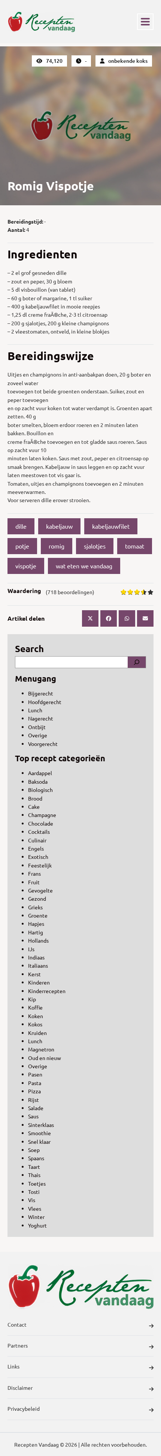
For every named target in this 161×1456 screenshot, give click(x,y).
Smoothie (39, 1133)
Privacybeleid (23, 1408)
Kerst (34, 974)
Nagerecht (40, 718)
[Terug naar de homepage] (41, 21)
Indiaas (36, 957)
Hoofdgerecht (44, 701)
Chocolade (40, 823)
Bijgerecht (40, 693)
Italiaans (38, 965)
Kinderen (39, 982)
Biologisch (40, 789)
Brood (35, 798)
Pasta (34, 1082)
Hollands (38, 940)
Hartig (35, 932)
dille (21, 526)
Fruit (34, 882)
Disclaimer (20, 1387)
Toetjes (37, 1183)
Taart (34, 1166)
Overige (37, 735)
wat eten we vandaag (84, 565)
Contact (17, 1324)
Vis (31, 1200)
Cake (34, 806)
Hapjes (36, 923)
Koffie (35, 1007)
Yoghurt (37, 1225)
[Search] (137, 662)
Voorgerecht (43, 743)
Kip (32, 999)
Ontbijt (37, 727)
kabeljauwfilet (111, 526)
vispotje (25, 565)
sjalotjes (95, 546)
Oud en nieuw (44, 1057)
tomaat (134, 546)
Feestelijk (40, 865)
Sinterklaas (41, 1124)
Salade (35, 1108)
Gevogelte (40, 890)
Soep (34, 1149)
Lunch (35, 710)
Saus (33, 1116)
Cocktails (39, 831)
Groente (38, 915)
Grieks (35, 907)
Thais (34, 1174)
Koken (35, 1016)
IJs (31, 949)
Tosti (34, 1191)
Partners (17, 1345)
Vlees (34, 1208)
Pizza (34, 1091)
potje (22, 546)
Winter (36, 1216)
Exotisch (38, 856)
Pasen (35, 1074)
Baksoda (38, 781)
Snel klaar (39, 1141)
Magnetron (41, 1049)
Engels (36, 848)
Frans (34, 873)
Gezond (37, 898)
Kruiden (37, 1032)
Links (13, 1366)
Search (29, 648)
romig (56, 546)
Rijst (33, 1099)
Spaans (36, 1158)
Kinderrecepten (47, 990)
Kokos (35, 1024)
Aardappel (40, 773)
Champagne (42, 814)
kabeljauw (59, 526)
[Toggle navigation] (145, 21)
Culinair (37, 840)
